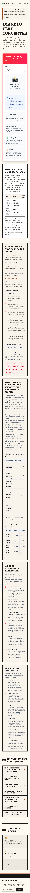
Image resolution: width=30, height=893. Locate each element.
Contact (25, 3)
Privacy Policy (21, 885)
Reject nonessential (8, 889)
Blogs (19, 3)
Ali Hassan (22, 11)
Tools (13, 3)
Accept (19, 889)
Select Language (9, 66)
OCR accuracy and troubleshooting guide (13, 231)
